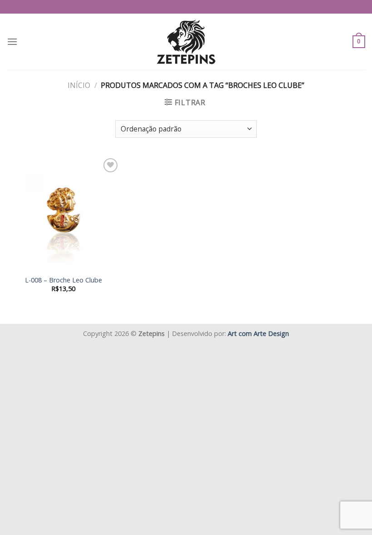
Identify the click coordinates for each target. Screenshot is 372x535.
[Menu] (12, 41)
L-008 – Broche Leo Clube (63, 280)
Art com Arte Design (258, 333)
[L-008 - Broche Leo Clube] (63, 212)
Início (79, 85)
